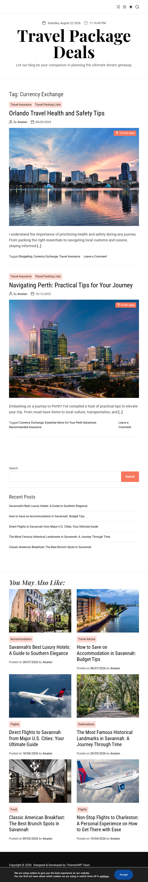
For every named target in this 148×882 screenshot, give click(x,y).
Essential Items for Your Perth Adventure (70, 422)
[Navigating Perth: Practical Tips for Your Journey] (74, 349)
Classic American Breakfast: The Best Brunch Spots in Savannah (50, 547)
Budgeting (25, 256)
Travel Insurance (20, 104)
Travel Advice (86, 639)
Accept (124, 874)
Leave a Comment (95, 256)
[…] (39, 246)
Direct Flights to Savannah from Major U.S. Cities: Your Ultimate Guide (53, 526)
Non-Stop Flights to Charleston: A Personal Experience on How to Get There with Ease (108, 823)
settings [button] (104, 876)
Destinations (86, 724)
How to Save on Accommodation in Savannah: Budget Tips (46, 516)
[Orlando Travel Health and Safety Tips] (74, 177)
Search (13, 468)
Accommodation (21, 639)
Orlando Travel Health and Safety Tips (57, 113)
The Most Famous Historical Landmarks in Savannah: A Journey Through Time (59, 536)
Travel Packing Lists (48, 104)
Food (13, 809)
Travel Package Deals (74, 43)
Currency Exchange (46, 256)
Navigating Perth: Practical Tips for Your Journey (71, 285)
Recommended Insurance (25, 427)
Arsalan (22, 122)
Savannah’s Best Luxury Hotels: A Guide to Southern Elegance (48, 506)
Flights (14, 724)
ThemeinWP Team (78, 865)
